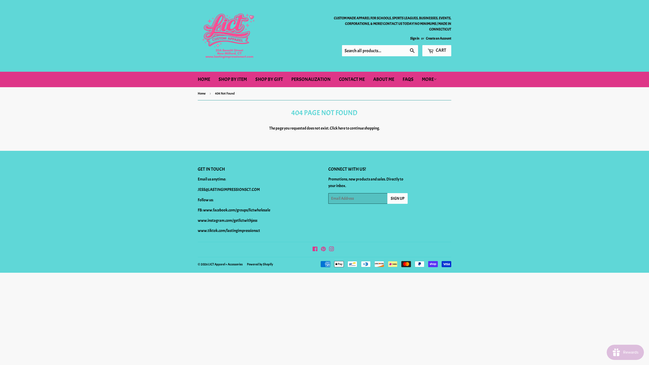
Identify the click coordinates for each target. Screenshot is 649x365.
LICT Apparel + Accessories (225, 264)
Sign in (414, 38)
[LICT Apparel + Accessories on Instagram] (331, 249)
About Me (383, 79)
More (428, 79)
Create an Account (438, 38)
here (341, 128)
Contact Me (352, 79)
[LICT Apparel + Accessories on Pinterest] (323, 249)
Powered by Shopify (260, 264)
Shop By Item (233, 79)
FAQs (408, 79)
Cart (440, 50)
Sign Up (397, 198)
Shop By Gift (269, 79)
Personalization (311, 79)
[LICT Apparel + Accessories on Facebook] (315, 249)
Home (204, 79)
